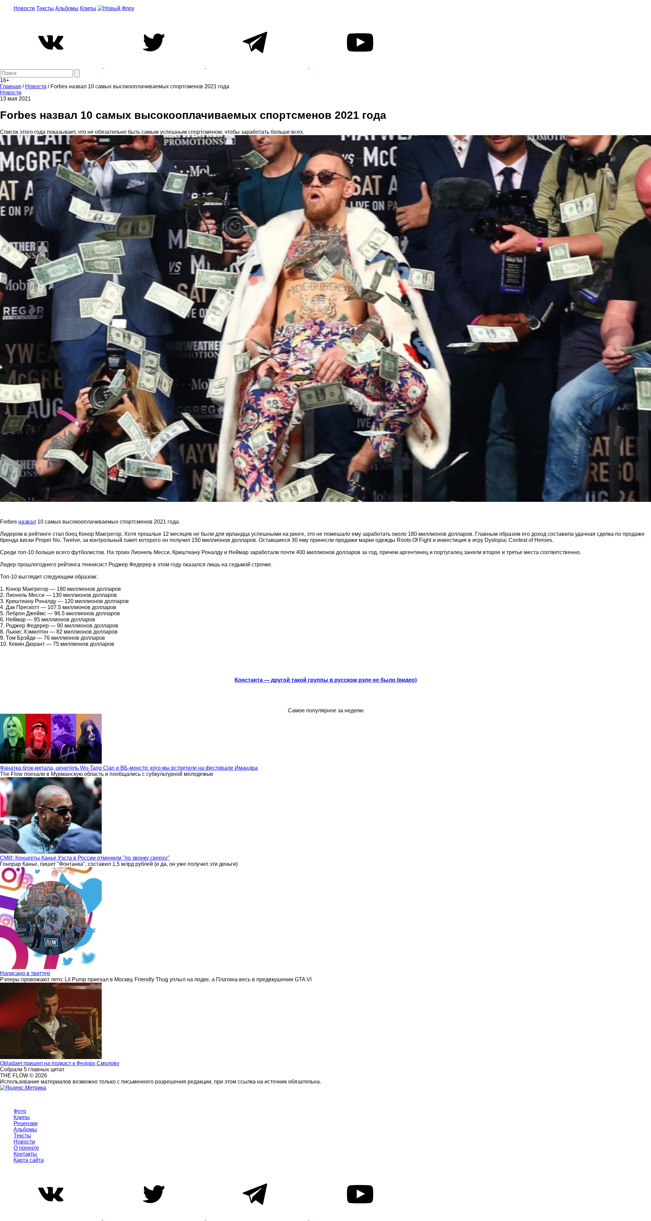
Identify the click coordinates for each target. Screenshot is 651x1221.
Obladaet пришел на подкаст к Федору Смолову (59, 1063)
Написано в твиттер (25, 973)
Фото (20, 1111)
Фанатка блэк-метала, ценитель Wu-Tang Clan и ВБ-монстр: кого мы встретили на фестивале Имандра (129, 768)
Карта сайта (29, 1160)
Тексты (45, 8)
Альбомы (67, 8)
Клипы (88, 8)
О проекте (26, 1148)
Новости (24, 8)
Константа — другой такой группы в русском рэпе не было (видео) (326, 680)
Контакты (25, 1154)
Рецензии (26, 1123)
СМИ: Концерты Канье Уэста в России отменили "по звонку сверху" (85, 858)
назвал (27, 522)
